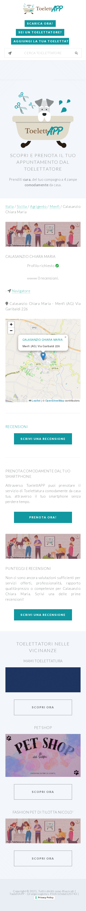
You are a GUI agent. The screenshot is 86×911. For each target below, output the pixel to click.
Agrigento (38, 206)
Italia (9, 206)
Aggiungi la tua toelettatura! (41, 41)
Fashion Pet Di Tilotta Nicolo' (43, 812)
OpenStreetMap (54, 400)
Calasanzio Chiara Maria (30, 256)
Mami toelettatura (42, 661)
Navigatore (21, 291)
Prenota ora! (43, 517)
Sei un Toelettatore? (40, 32)
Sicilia (22, 206)
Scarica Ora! (40, 23)
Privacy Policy (45, 897)
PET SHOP (43, 727)
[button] (43, 356)
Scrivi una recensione (43, 439)
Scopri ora (43, 707)
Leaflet (35, 400)
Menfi (55, 206)
